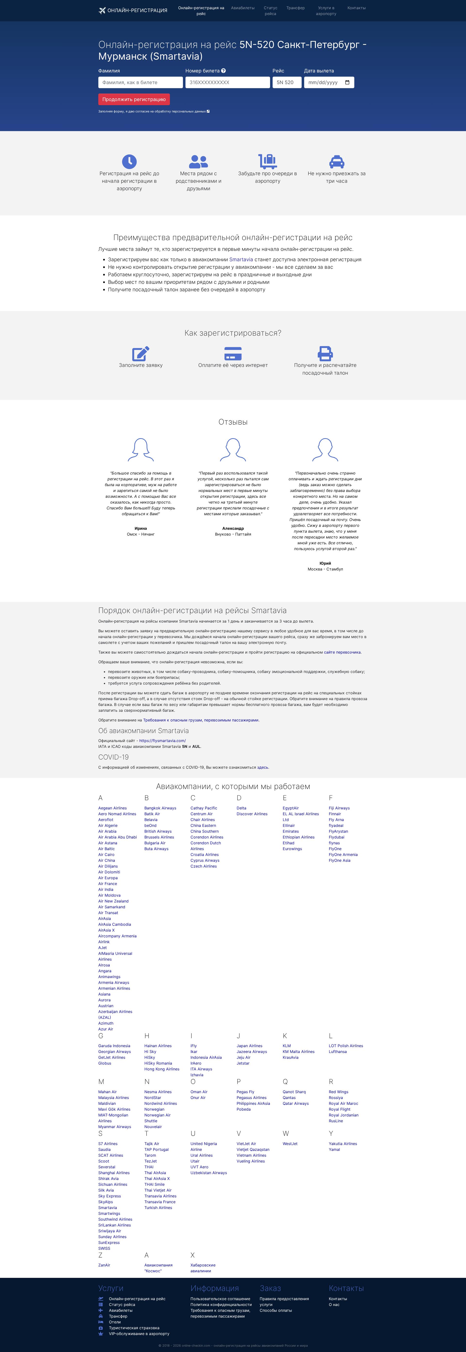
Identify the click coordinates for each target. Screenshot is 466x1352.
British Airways (158, 831)
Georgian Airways (114, 1051)
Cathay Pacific (204, 808)
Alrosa (104, 965)
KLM (287, 1045)
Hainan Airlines (158, 1045)
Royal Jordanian (343, 1115)
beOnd (150, 825)
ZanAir (104, 1265)
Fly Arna (336, 819)
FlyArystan (338, 831)
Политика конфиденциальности (221, 1304)
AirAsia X (106, 930)
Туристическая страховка (134, 1327)
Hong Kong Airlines (161, 1069)
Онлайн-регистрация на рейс (201, 10)
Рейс (278, 71)
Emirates (291, 831)
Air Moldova (109, 895)
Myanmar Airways (114, 1126)
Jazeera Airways (252, 1051)
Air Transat (108, 912)
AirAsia (104, 918)
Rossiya (336, 1097)
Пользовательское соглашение (220, 1298)
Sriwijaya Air (109, 1230)
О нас (334, 1304)
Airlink (104, 941)
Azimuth (105, 1023)
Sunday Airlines (112, 1236)
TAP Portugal (156, 1149)
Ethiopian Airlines (299, 837)
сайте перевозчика (342, 652)
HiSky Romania (158, 1063)
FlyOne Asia (339, 860)
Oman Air (199, 1091)
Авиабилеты (243, 7)
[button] (223, 70)
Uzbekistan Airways (209, 1172)
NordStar (152, 1097)
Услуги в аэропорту (326, 10)
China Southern (205, 831)
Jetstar (243, 1063)
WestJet (290, 1143)
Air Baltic (106, 848)
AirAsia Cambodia (114, 924)
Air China (106, 860)
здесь (262, 767)
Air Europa (108, 877)
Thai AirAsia (155, 1172)
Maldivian (107, 1103)
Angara (104, 970)
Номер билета (202, 71)
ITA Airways (201, 1069)
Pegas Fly (245, 1091)
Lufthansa (338, 1051)
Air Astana (107, 842)
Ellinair (289, 825)
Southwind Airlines (115, 1219)
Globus (104, 1063)
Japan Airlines (249, 1045)
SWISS (104, 1248)
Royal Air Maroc (343, 1103)
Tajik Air (151, 1143)
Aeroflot (105, 819)
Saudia (104, 1149)
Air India (105, 889)
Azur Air (105, 1029)
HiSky (149, 1057)
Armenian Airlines (114, 988)
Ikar (194, 1051)
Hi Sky (150, 1051)
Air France (107, 883)
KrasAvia (291, 1057)
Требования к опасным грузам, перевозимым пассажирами (200, 720)
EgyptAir (291, 808)
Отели (115, 1322)
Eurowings (292, 848)
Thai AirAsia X (157, 1178)
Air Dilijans (108, 866)
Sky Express (109, 1196)
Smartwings (109, 1213)
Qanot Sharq (294, 1091)
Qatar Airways (296, 1103)
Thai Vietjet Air (158, 1190)
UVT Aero (199, 1166)
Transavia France (159, 1201)
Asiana (104, 994)
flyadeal (336, 825)
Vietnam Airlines (251, 1155)
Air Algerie (107, 825)
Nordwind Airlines (160, 1103)
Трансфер (295, 7)
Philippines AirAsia (253, 1103)
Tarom (150, 1155)
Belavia (151, 819)
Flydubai (336, 837)
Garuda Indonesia (114, 1045)
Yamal (334, 1149)
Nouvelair (153, 1126)
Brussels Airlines (159, 837)
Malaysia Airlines (113, 1097)
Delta (241, 808)
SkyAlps (105, 1201)
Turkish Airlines (158, 1207)
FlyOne (335, 848)
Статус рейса (270, 10)
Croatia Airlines (205, 854)
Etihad (288, 842)
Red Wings (338, 1091)
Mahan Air (107, 1091)
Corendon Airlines (207, 837)
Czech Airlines (204, 866)
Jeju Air (243, 1057)
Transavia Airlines (160, 1196)
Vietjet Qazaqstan (253, 1149)
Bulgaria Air (155, 842)
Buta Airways (156, 848)
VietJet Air (246, 1143)
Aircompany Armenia (117, 935)
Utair (195, 1161)
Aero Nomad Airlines (117, 813)
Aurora (104, 999)
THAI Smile (154, 1184)
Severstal (106, 1166)
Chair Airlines (203, 819)
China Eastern (203, 825)
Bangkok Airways (160, 808)
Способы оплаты (276, 1310)
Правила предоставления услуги (284, 1301)
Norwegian (154, 1109)
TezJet (150, 1161)
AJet (102, 947)
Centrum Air (202, 813)
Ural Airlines (202, 1155)
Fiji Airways (339, 808)
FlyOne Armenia (343, 854)
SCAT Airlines (110, 1155)
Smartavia (241, 259)
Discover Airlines (252, 813)
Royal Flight (339, 1109)
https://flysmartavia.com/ (162, 740)
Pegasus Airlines (251, 1097)
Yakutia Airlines (343, 1143)
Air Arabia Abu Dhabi (117, 837)
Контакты (357, 7)
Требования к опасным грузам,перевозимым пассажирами (220, 1313)
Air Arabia (107, 831)
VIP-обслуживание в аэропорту (139, 1333)
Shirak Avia (108, 1178)
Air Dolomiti (109, 872)
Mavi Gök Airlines (114, 1109)
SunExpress (109, 1242)
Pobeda (244, 1109)
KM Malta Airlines (299, 1051)
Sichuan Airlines (112, 1184)
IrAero (196, 1063)
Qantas (289, 1097)
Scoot (103, 1161)
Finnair (335, 813)
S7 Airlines (107, 1143)
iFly (194, 1045)
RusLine (336, 1120)
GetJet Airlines (111, 1057)
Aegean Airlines (112, 808)
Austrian (105, 1005)
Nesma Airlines (158, 1091)
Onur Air (198, 1097)
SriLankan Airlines (114, 1225)
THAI (148, 1166)
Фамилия (109, 71)
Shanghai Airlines (114, 1172)
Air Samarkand (111, 906)
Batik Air (152, 813)
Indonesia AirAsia (206, 1057)
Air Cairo (106, 854)
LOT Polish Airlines (346, 1045)
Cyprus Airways (205, 860)
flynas (334, 842)
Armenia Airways (113, 982)
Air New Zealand (113, 901)
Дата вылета (319, 71)
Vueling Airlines (251, 1161)
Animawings (109, 976)
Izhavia (197, 1074)
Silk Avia (106, 1190)
